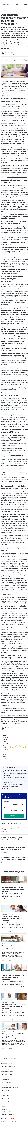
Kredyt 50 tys (5, 1098)
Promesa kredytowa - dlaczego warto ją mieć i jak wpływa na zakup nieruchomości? (12, 948)
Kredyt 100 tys (5, 1101)
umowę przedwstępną (17, 455)
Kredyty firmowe (5, 1079)
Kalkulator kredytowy (7, 1085)
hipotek (21, 132)
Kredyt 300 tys (5, 1069)
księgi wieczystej (17, 83)
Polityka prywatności (7, 1111)
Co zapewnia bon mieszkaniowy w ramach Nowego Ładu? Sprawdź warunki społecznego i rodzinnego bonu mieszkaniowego (14, 721)
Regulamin (4, 1109)
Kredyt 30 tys (5, 1093)
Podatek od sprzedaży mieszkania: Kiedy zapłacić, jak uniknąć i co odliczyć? (13, 1006)
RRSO (2, 1061)
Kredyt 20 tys (5, 1090)
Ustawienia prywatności (7, 1114)
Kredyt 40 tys (5, 1095)
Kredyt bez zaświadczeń (8, 1066)
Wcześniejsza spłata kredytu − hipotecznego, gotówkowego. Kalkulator (13, 548)
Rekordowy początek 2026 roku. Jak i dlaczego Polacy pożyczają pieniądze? (13, 889)
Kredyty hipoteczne (6, 1077)
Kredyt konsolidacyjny (7, 1074)
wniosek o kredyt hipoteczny (17, 459)
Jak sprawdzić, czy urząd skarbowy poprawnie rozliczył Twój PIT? (12, 918)
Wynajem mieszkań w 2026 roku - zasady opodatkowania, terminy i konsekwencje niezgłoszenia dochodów (13, 1036)
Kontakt (3, 1106)
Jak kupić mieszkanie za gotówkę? (17, 177)
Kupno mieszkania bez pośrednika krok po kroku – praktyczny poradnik (12, 343)
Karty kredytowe (6, 1082)
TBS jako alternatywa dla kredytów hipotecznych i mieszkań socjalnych (14, 977)
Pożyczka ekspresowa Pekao (9, 1087)
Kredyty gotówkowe (7, 1071)
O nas (2, 1103)
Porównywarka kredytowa (8, 1058)
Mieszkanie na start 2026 (8, 1063)
